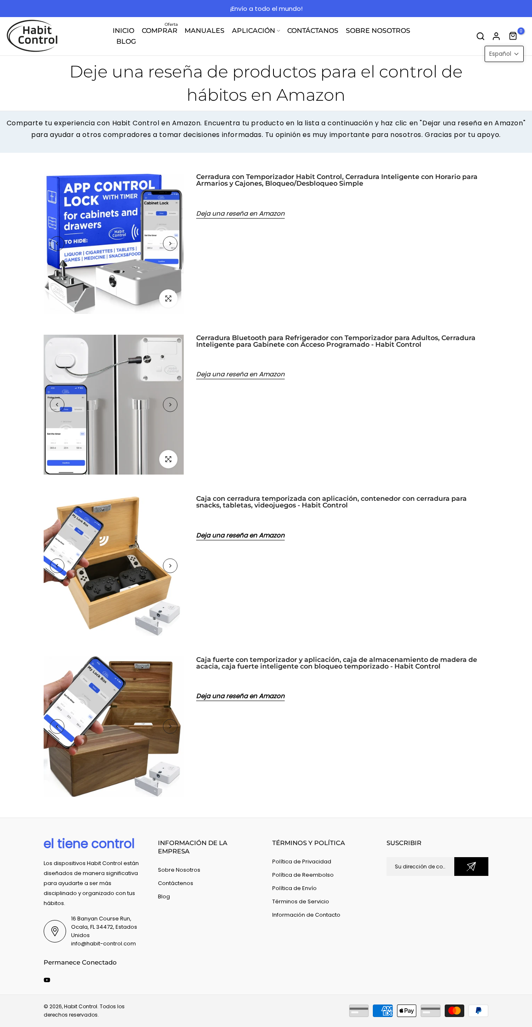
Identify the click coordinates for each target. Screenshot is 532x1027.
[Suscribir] (471, 866)
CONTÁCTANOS (312, 31)
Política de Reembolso (303, 875)
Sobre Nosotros (179, 870)
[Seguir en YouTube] (47, 980)
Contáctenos (175, 883)
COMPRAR (160, 30)
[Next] (170, 243)
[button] (504, 54)
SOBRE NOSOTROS (378, 31)
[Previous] (57, 243)
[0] (513, 36)
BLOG (126, 41)
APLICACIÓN (253, 31)
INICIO (123, 31)
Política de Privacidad (301, 861)
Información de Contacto (306, 915)
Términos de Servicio (300, 901)
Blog (164, 896)
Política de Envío (294, 888)
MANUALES (204, 31)
